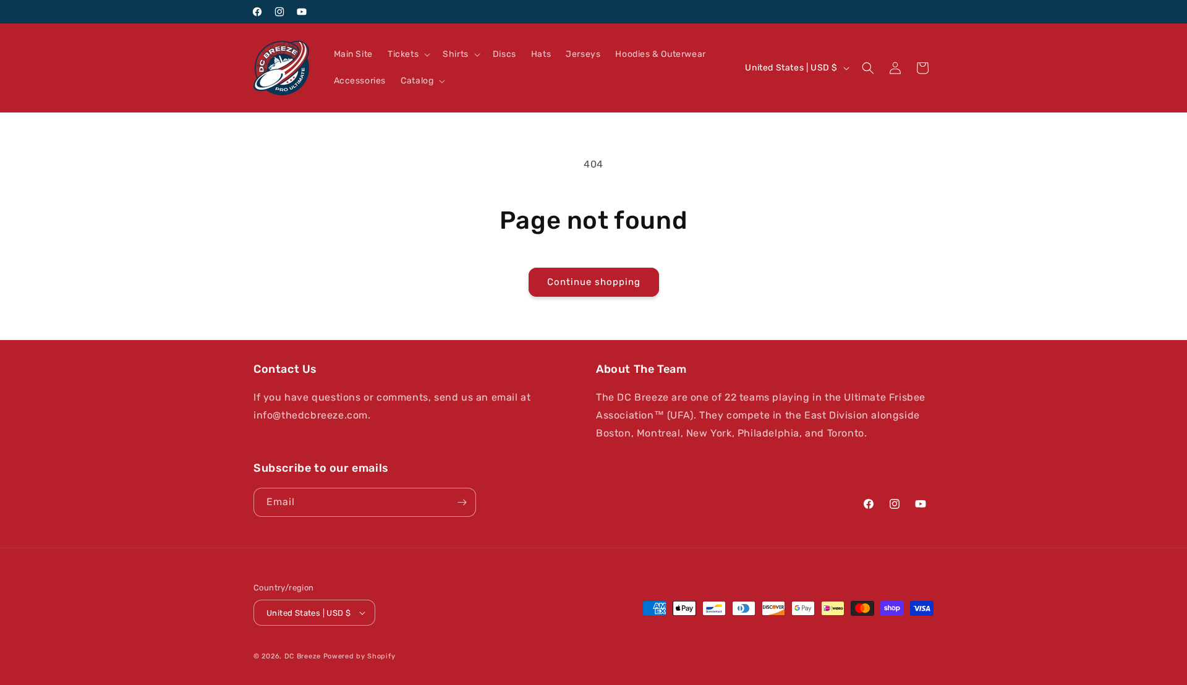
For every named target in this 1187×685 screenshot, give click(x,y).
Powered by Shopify (359, 656)
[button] (407, 54)
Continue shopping (593, 281)
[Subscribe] (461, 502)
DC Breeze (302, 656)
